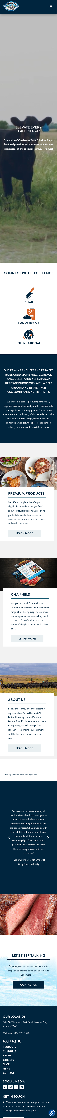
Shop (6, 1064)
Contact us (28, 985)
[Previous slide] (9, 837)
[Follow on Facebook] (16, 1087)
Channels (9, 1051)
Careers (8, 1060)
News (6, 1068)
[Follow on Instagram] (10, 1087)
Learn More (24, 533)
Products (9, 1047)
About (7, 1055)
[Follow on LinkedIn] (5, 1087)
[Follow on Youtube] (22, 1087)
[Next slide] (47, 837)
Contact (8, 1073)
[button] (51, 6)
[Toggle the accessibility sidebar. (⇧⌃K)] (52, 1113)
